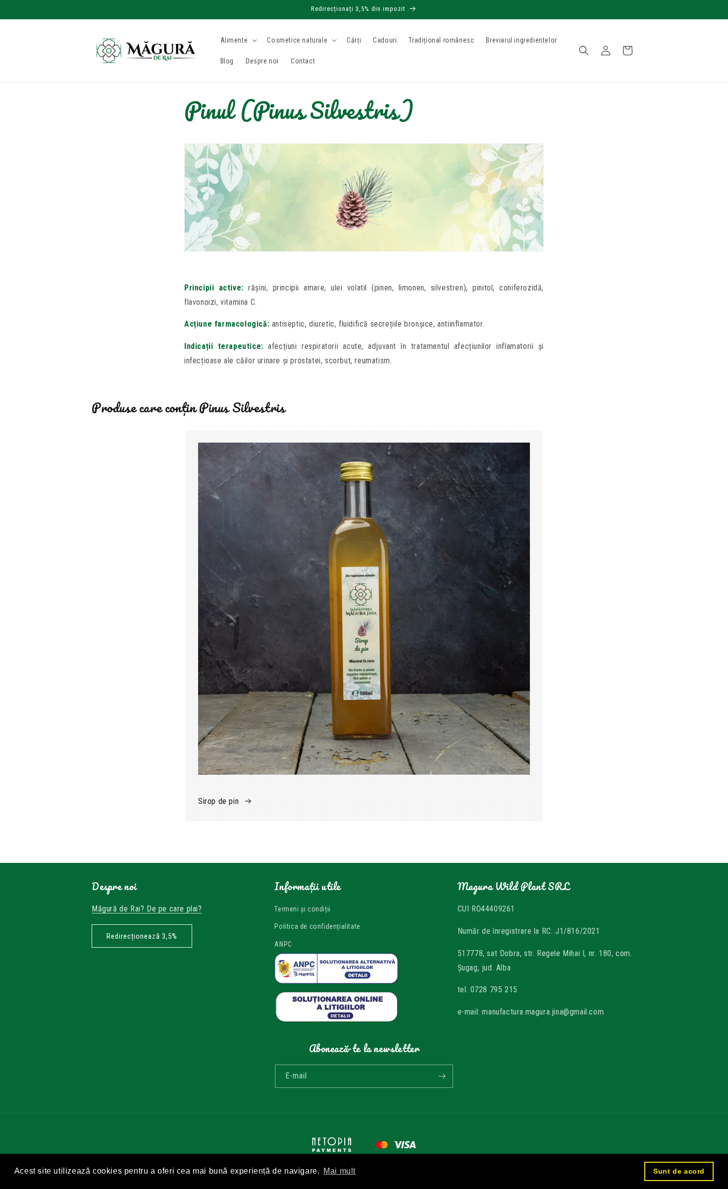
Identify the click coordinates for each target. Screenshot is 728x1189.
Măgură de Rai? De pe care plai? (147, 908)
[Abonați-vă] (442, 1076)
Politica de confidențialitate (317, 926)
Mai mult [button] (339, 1171)
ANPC (283, 944)
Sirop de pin (218, 801)
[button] (237, 40)
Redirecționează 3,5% (141, 936)
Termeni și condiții (302, 909)
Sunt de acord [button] (679, 1171)
